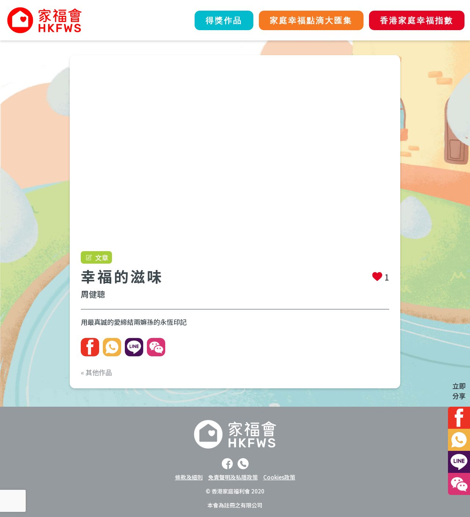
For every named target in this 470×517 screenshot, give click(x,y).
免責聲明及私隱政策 (233, 477)
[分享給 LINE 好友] (134, 347)
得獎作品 (224, 20)
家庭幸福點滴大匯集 (311, 20)
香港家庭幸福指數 (416, 20)
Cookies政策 (279, 477)
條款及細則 (189, 477)
